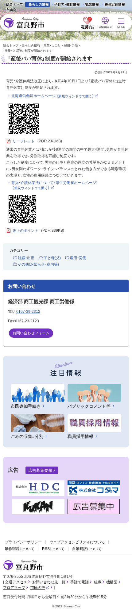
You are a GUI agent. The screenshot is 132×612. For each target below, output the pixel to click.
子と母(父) (52, 258)
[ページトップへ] (119, 600)
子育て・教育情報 (67, 4)
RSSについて (53, 549)
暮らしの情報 (39, 4)
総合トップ (14, 4)
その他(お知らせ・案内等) (38, 264)
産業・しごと (52, 45)
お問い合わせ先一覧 (48, 582)
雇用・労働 (71, 45)
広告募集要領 (40, 470)
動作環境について (19, 549)
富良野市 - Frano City (24, 23)
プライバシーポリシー (23, 542)
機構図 (111, 582)
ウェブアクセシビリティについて (77, 542)
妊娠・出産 (26, 258)
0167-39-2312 (28, 311)
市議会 (11, 10)
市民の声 (39, 587)
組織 (97, 582)
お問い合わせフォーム (31, 333)
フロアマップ (14, 587)
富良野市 (23, 565)
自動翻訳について (87, 549)
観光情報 (90, 4)
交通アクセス (16, 582)
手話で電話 (79, 582)
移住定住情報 (113, 4)
